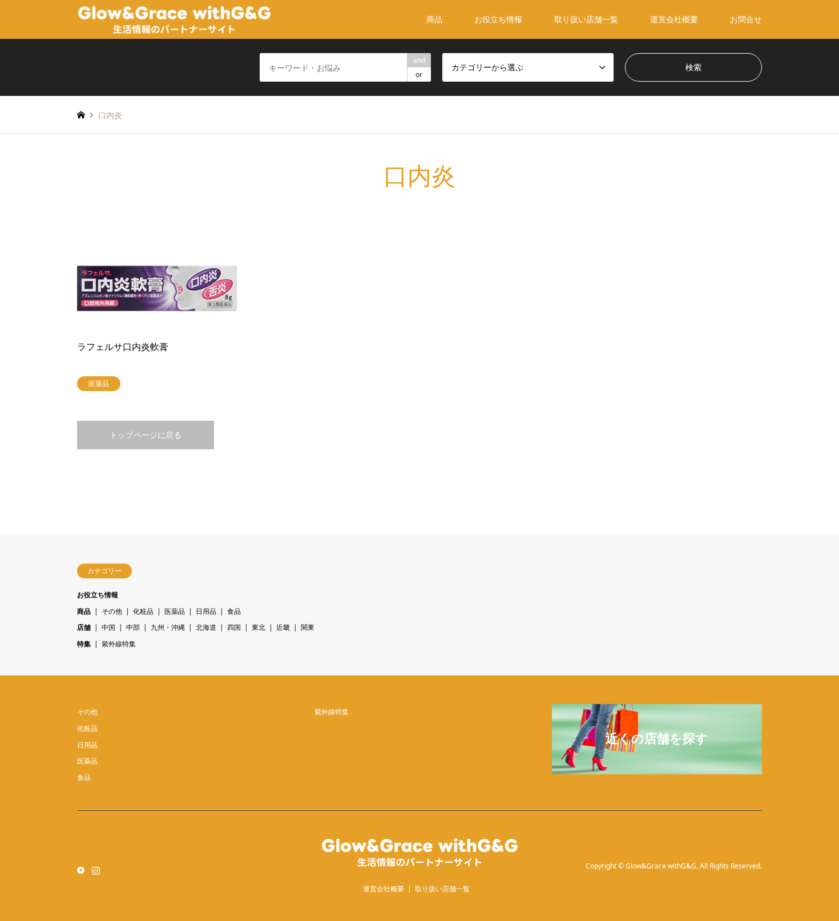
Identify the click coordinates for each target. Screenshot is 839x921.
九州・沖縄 (168, 627)
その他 (112, 611)
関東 (307, 627)
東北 (258, 627)
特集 (84, 644)
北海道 (206, 627)
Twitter (81, 870)
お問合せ (746, 19)
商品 (434, 19)
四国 (234, 627)
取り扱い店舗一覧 (586, 19)
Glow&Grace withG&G (661, 866)
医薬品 (174, 611)
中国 (108, 627)
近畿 (283, 627)
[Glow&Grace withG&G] (174, 19)
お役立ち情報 (498, 19)
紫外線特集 (119, 644)
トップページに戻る (145, 434)
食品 (234, 611)
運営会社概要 (674, 19)
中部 (133, 627)
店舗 (84, 627)
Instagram (96, 870)
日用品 (206, 611)
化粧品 (143, 611)
